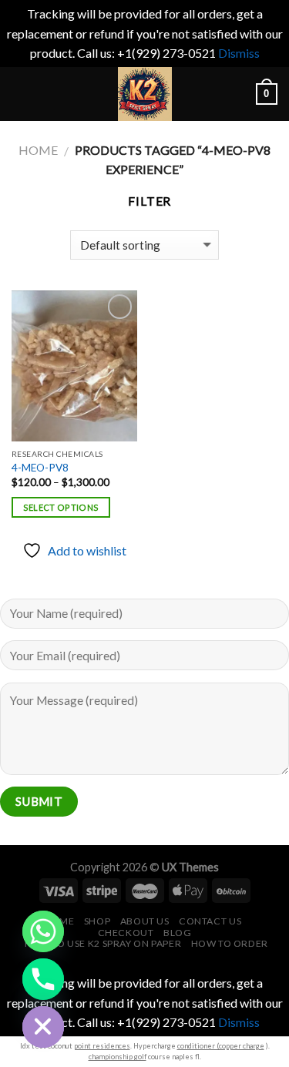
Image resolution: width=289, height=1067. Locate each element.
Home (38, 150)
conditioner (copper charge (220, 1046)
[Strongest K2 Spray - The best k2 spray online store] (145, 94)
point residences (102, 1046)
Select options (61, 507)
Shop (97, 921)
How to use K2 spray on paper (103, 943)
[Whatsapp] (43, 931)
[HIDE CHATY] (43, 1027)
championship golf (117, 1056)
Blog (177, 932)
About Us (145, 921)
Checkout (126, 932)
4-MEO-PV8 (40, 467)
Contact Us (210, 921)
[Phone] (43, 979)
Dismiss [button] (239, 52)
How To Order (229, 943)
